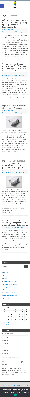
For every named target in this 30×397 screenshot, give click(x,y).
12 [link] (19, 314)
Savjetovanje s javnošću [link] (10, 281)
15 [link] (4, 317)
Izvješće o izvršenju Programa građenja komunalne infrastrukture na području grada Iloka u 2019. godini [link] (14, 164)
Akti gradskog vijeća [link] (9, 293)
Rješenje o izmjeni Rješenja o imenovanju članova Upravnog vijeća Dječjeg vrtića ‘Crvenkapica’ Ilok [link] (14, 23)
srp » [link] (7, 324)
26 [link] (19, 319)
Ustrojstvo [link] (21, 32)
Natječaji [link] (5, 275)
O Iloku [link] (19, 387)
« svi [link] (4, 324)
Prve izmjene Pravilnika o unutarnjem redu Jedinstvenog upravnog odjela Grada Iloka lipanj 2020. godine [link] (14, 67)
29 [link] (4, 322)
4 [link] (15, 312)
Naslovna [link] (3, 385)
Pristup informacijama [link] (6, 387)
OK (25, 266)
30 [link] (8, 322)
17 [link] (11, 317)
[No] (28, 392)
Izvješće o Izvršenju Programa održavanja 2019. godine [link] (14, 107)
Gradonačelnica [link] (14, 32)
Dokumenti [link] (16, 227)
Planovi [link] (21, 227)
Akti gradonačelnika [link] (6, 32)
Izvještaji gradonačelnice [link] (10, 290)
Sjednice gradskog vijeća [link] (10, 295)
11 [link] (15, 314)
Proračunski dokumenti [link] (10, 284)
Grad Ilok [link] (5, 29)
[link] (2, 6)
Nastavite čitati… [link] (14, 56)
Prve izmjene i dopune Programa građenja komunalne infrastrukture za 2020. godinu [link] (15, 222)
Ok (15, 394)
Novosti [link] (5, 273)
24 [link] (11, 319)
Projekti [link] (5, 278)
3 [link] (11, 312)
